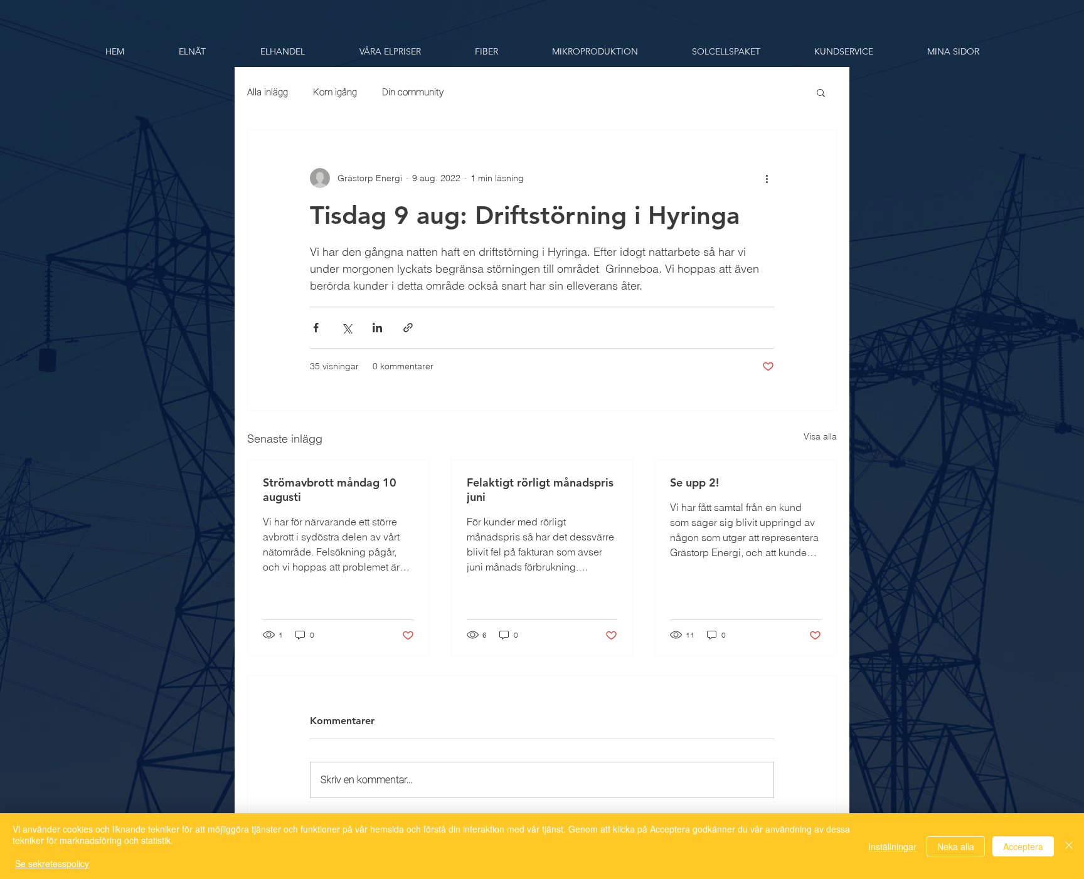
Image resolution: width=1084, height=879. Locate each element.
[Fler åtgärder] (766, 178)
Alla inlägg (267, 92)
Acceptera (1023, 846)
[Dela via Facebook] (316, 328)
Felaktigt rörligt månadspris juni (540, 489)
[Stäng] (1068, 846)
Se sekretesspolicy (52, 863)
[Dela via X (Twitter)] (347, 328)
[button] (192, 51)
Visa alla (820, 436)
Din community (413, 92)
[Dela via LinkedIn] (377, 328)
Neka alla (955, 846)
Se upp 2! (694, 482)
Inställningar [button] (892, 846)
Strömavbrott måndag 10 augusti (329, 489)
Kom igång (335, 92)
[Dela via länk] (408, 328)
